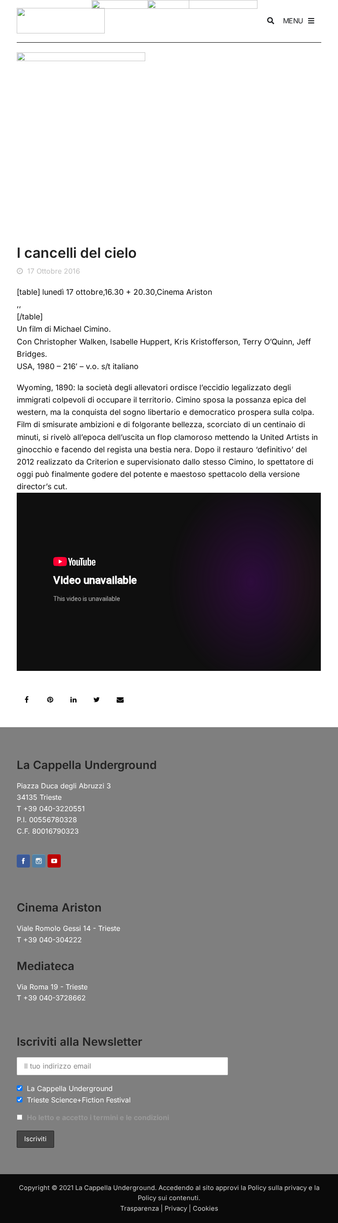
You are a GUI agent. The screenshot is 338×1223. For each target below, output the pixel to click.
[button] (27, 699)
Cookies (205, 1208)
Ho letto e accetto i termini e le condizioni (98, 1117)
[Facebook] (23, 861)
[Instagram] (38, 861)
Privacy (176, 1208)
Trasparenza (139, 1208)
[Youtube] (54, 861)
